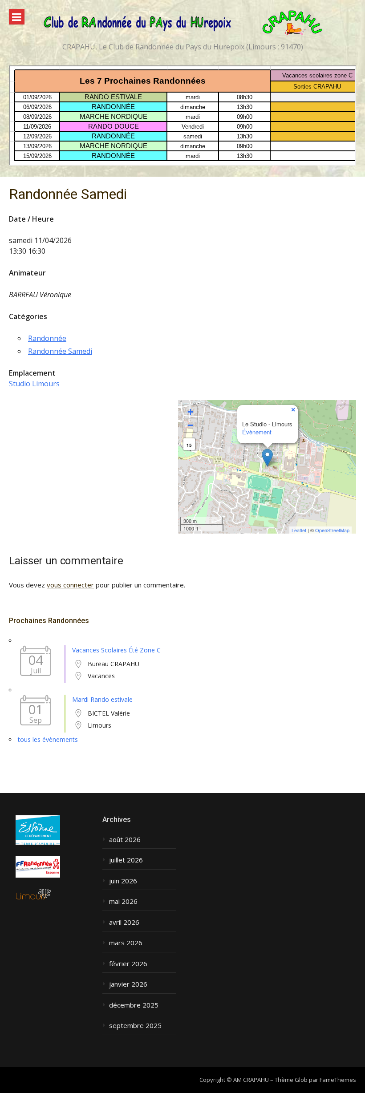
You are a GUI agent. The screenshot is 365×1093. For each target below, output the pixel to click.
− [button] (190, 425)
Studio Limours (34, 384)
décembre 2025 (133, 1005)
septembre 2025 (135, 1025)
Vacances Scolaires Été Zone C (116, 650)
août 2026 (125, 839)
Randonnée (47, 338)
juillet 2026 (126, 860)
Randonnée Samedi (60, 351)
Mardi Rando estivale (102, 699)
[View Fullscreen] (344, 412)
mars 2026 (125, 943)
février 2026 (128, 963)
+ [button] (190, 411)
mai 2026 (123, 901)
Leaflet (299, 530)
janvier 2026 (128, 984)
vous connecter (70, 584)
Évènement (257, 432)
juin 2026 (123, 881)
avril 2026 (124, 922)
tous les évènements (48, 739)
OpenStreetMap (332, 530)
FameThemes (338, 1080)
